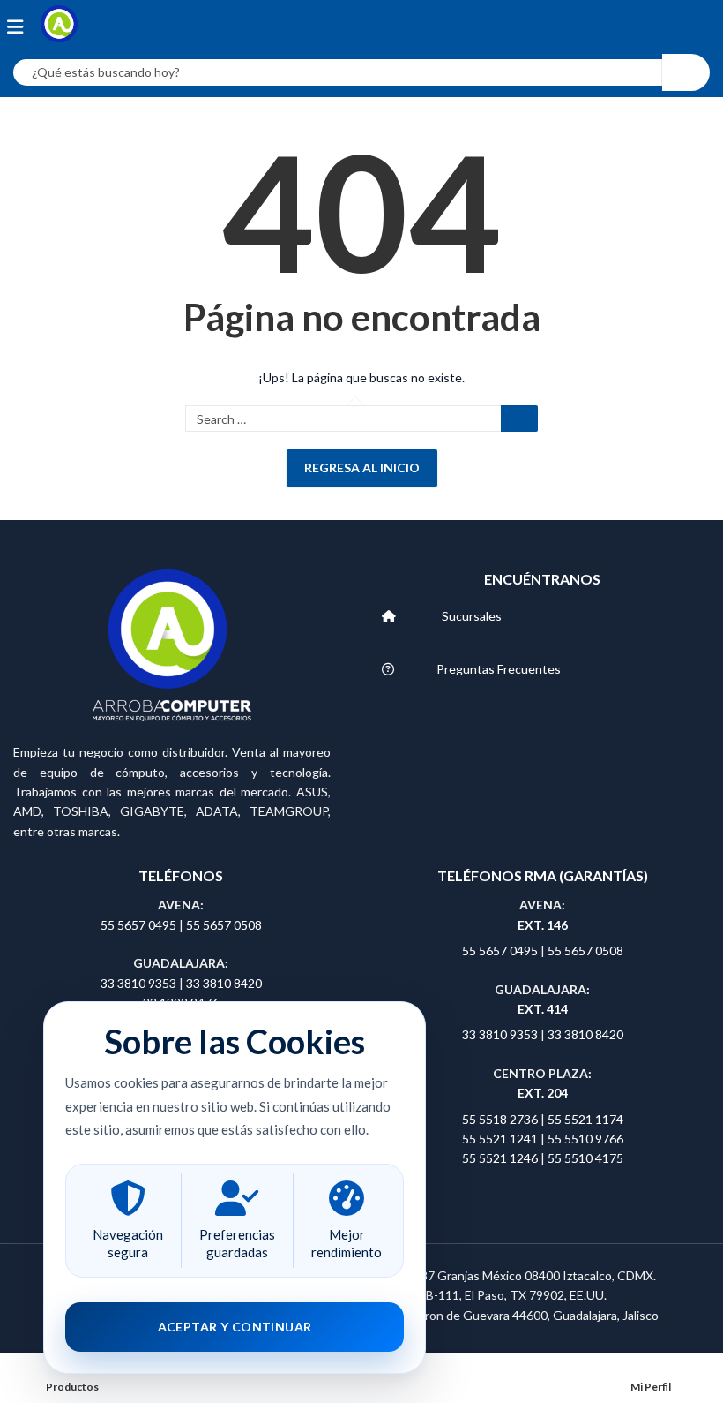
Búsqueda (686, 72)
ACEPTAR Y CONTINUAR (235, 1326)
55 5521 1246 (501, 1157)
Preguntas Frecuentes (498, 668)
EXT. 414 (543, 1008)
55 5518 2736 (500, 1119)
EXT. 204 (543, 1092)
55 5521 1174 (585, 1119)
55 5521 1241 (501, 1138)
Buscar (519, 418)
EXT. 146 (543, 924)
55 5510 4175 (585, 1157)
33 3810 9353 (140, 983)
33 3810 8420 (224, 983)
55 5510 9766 (585, 1138)
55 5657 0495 (138, 924)
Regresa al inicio (362, 467)
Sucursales (472, 615)
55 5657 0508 (224, 924)
